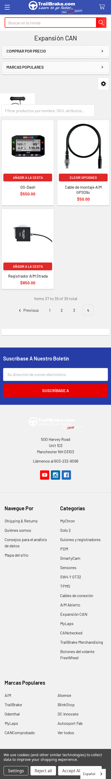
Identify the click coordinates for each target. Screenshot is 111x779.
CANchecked (71, 632)
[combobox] (93, 774)
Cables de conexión (76, 595)
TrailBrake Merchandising (81, 642)
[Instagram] (55, 475)
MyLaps (67, 623)
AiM (8, 695)
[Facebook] (66, 475)
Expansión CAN (73, 614)
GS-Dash (27, 187)
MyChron (67, 520)
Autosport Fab (70, 723)
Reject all (43, 771)
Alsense (64, 695)
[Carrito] (103, 7)
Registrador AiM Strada (28, 275)
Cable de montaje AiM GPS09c (83, 190)
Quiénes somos (18, 530)
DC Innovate (68, 713)
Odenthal (12, 713)
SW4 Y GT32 (70, 576)
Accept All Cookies (80, 771)
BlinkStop (66, 704)
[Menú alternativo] (7, 7)
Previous (30, 310)
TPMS (65, 586)
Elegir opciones (83, 177)
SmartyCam (70, 558)
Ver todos (66, 732)
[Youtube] (44, 475)
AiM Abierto (70, 604)
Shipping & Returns (21, 520)
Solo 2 (65, 530)
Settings (16, 771)
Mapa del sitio (16, 555)
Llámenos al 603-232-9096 (55, 460)
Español (89, 774)
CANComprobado (20, 732)
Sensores (68, 567)
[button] (103, 83)
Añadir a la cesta (28, 177)
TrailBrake (13, 704)
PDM (64, 548)
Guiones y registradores (80, 539)
